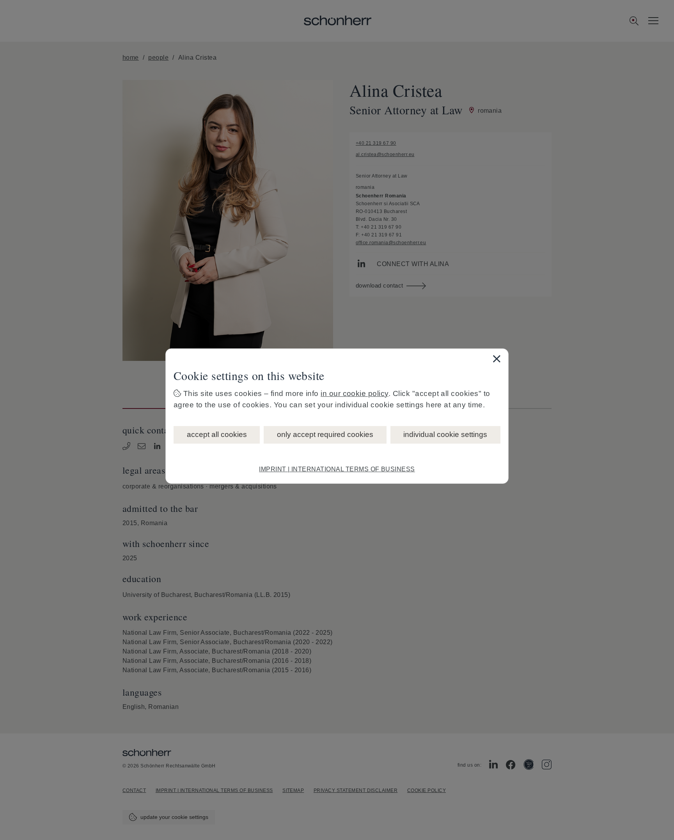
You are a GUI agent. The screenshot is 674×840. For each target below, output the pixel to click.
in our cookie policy (354, 393)
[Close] (496, 358)
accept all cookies (217, 434)
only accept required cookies (325, 434)
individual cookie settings (445, 434)
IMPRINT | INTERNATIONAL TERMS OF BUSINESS (337, 469)
